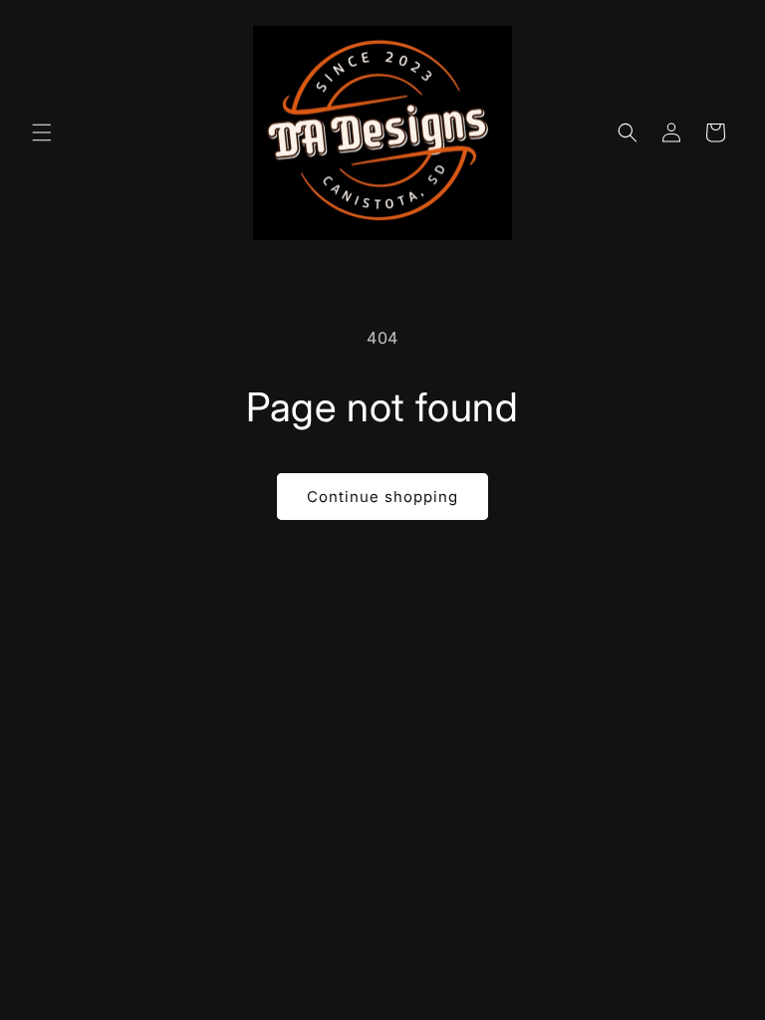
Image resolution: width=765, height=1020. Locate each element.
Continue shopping (382, 496)
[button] (42, 132)
